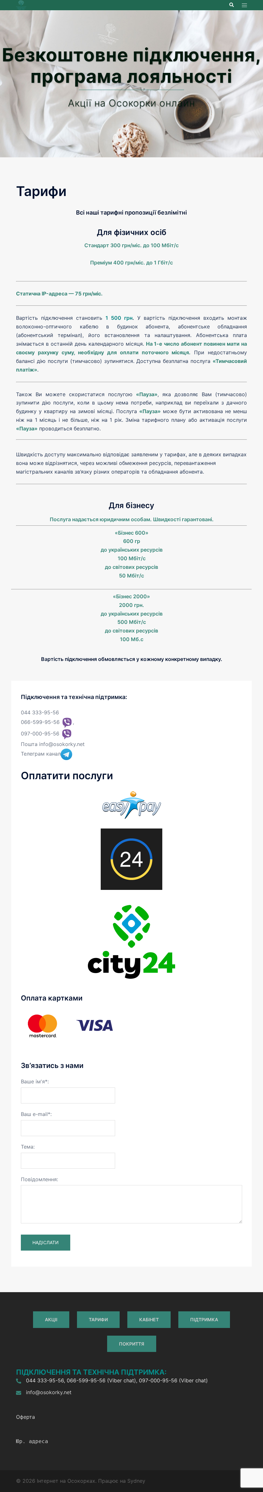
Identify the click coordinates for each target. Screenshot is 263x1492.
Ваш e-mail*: (36, 1114)
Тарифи (98, 1319)
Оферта (25, 1417)
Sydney (136, 1481)
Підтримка (204, 1319)
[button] (231, 5)
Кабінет (149, 1319)
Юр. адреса (32, 1441)
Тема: (28, 1146)
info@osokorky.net (62, 744)
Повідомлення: (39, 1179)
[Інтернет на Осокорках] (21, 4)
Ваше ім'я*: (35, 1081)
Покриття (131, 1344)
